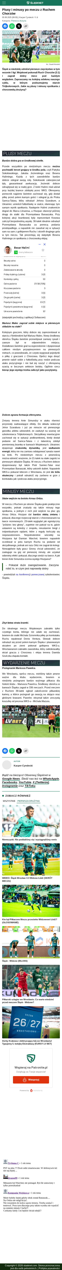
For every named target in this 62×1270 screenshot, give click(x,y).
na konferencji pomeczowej (30, 574)
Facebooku (9, 782)
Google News (11, 778)
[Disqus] (31, 1194)
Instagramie (10, 785)
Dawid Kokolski (54, 64)
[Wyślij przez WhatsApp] (12, 26)
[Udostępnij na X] (19, 26)
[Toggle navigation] (4, 3)
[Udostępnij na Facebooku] (5, 26)
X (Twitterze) (41, 782)
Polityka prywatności (49, 1268)
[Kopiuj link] (26, 26)
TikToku (30, 785)
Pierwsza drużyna (18, 21)
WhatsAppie (51, 778)
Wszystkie (9, 801)
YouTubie (25, 782)
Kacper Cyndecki (26, 17)
